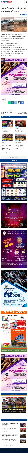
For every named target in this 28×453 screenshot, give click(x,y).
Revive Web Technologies (17, 450)
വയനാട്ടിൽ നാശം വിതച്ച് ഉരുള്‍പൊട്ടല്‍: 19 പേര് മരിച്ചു (6, 112)
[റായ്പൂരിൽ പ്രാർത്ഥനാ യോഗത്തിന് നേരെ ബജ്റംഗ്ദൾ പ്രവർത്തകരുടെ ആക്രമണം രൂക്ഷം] (7, 137)
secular (25, 14)
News (22, 14)
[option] (14, 406)
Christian (4, 126)
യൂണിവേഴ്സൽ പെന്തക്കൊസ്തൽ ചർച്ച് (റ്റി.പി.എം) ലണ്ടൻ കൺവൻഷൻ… (14, 410)
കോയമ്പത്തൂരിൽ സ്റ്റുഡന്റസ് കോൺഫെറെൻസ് (22, 112)
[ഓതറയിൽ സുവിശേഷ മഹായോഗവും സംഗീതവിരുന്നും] (7, 123)
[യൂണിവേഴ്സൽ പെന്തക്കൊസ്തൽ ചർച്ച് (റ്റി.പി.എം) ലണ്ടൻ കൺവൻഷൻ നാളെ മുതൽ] (20, 137)
